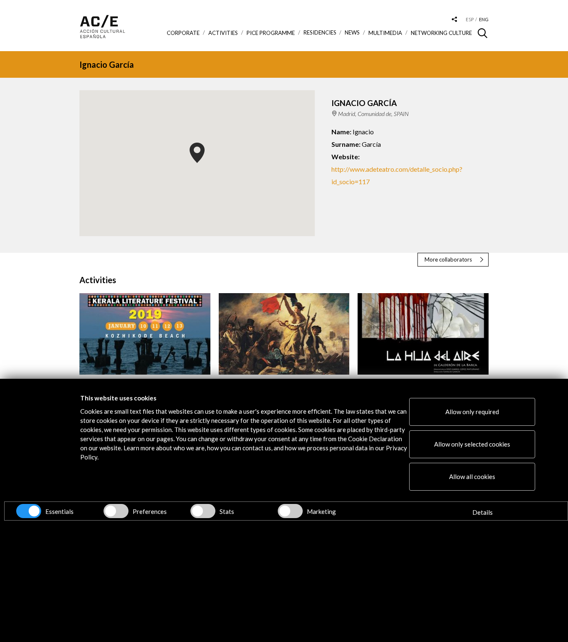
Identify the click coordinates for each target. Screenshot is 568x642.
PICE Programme (271, 33)
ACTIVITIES (223, 33)
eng (484, 19)
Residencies (320, 32)
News (352, 32)
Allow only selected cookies (472, 444)
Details (482, 512)
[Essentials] (28, 511)
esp (470, 19)
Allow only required (472, 411)
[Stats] (202, 511)
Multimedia (385, 33)
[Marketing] (290, 511)
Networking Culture (441, 33)
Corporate (183, 33)
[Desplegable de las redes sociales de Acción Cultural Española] (454, 20)
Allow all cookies (472, 476)
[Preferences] (116, 511)
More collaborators (448, 259)
